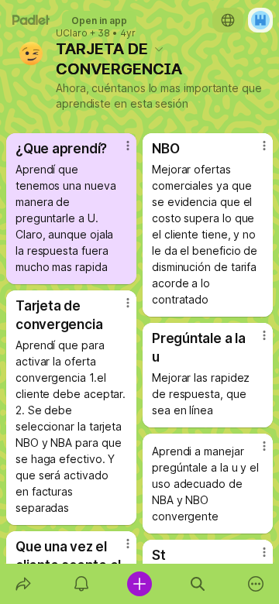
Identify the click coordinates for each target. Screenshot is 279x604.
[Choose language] (227, 20)
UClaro (72, 33)
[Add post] (139, 583)
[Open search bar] (198, 584)
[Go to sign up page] (260, 20)
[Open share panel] (23, 583)
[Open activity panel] (81, 583)
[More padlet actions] (256, 583)
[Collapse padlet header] (159, 48)
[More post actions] (117, 152)
